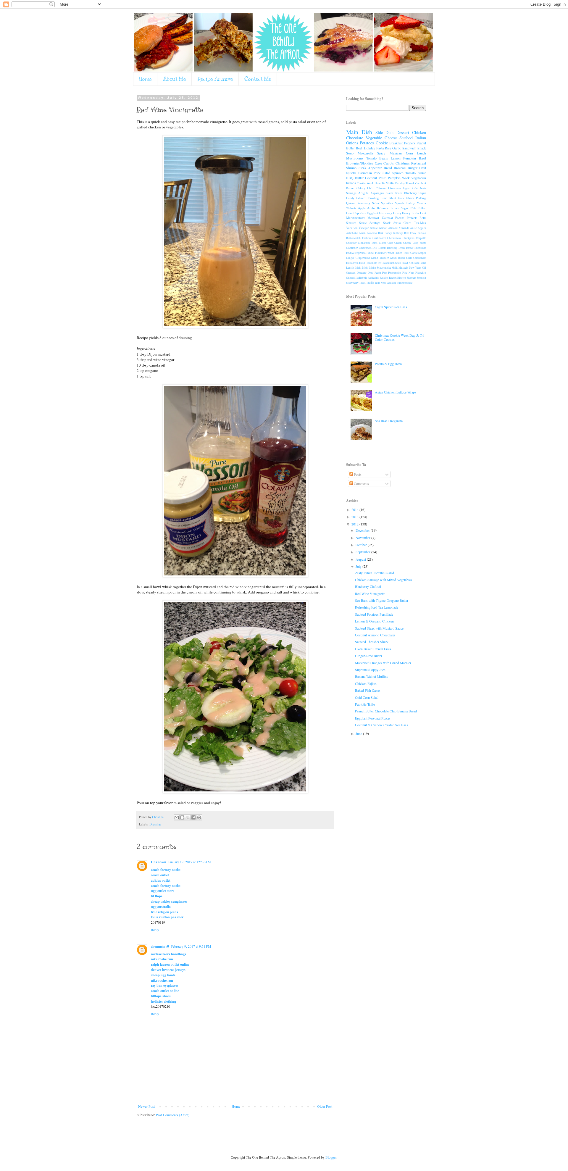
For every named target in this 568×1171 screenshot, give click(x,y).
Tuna (377, 283)
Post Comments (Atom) (172, 1114)
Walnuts (351, 208)
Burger (412, 167)
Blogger (330, 1157)
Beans (383, 158)
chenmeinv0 (160, 946)
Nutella (351, 172)
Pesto (382, 177)
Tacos (362, 283)
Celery (360, 188)
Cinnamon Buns (367, 243)
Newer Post (146, 1106)
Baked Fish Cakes (367, 690)
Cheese (391, 138)
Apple (362, 208)
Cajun (422, 193)
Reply (155, 929)
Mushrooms (354, 158)
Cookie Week (365, 183)
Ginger (350, 258)
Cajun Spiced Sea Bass (391, 306)
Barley (388, 233)
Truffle (370, 283)
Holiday (369, 148)
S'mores (351, 223)
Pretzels (412, 218)
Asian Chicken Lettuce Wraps (395, 392)
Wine (399, 283)
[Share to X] (188, 817)
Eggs (406, 188)
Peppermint (394, 273)
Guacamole (419, 258)
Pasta (380, 148)
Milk (395, 268)
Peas (384, 273)
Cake (378, 163)
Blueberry (410, 193)
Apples (422, 228)
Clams (382, 243)
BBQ (350, 177)
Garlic (396, 148)
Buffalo (421, 233)
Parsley (400, 183)
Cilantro (361, 198)
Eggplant (372, 213)
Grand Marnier (380, 258)
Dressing (155, 824)
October (362, 544)
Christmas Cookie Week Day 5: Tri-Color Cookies (400, 337)
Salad (386, 172)
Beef (359, 148)
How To (380, 183)
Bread (388, 167)
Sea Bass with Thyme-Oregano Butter (381, 600)
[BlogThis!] (182, 817)
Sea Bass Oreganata (389, 420)
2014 (355, 509)
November (363, 537)
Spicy (381, 153)
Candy (350, 198)
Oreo (370, 273)
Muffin (390, 183)
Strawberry (352, 283)
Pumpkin (409, 158)
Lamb (422, 263)
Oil (424, 268)
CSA (413, 208)
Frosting (373, 198)
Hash (362, 263)
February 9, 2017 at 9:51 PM (191, 946)
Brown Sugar (399, 208)
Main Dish (359, 132)
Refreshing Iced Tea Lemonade (376, 607)
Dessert (402, 132)
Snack (421, 148)
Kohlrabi (414, 263)
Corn (409, 153)
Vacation (351, 228)
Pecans (399, 218)
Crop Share (419, 243)
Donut (382, 248)
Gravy (397, 213)
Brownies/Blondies (359, 163)
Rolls (422, 218)
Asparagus (377, 193)
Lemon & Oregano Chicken (374, 621)
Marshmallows (355, 218)
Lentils (350, 268)
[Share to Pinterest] (199, 817)
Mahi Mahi (362, 268)
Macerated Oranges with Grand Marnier (383, 662)
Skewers (411, 278)
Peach (378, 273)
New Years (415, 268)
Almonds (403, 228)
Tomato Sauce (415, 172)
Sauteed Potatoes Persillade (374, 614)
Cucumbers (365, 248)
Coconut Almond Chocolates (375, 635)
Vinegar (364, 228)
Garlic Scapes (418, 253)
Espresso (360, 253)
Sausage (351, 193)
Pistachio (420, 273)
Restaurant (418, 163)
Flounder (380, 253)
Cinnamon (394, 188)
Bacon (350, 188)
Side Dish (384, 132)
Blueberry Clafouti (368, 586)
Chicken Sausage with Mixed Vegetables (383, 579)
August (361, 559)
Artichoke (352, 233)
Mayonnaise (384, 268)
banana (351, 182)
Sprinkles (387, 203)
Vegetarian (418, 177)
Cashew (366, 238)
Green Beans (397, 258)
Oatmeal (387, 218)
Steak (362, 167)
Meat (392, 198)
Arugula (363, 193)
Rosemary (363, 203)
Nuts (423, 188)
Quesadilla (352, 278)
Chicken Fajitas (366, 683)
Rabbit (363, 278)
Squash (399, 203)
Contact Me (257, 79)
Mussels (403, 268)
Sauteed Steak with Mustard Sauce (379, 628)
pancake (407, 283)
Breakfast (396, 143)
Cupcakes (360, 213)
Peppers (409, 143)
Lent (423, 213)
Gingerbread (363, 258)
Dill (374, 248)
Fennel (370, 253)
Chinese (381, 188)
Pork (377, 172)
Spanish (421, 278)
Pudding (421, 198)
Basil (422, 158)
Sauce (363, 223)
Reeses (393, 278)
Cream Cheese (402, 243)
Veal (383, 283)
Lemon (396, 158)
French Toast (402, 253)
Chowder (351, 243)
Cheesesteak (394, 238)
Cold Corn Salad (366, 697)
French (390, 253)
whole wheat (378, 228)
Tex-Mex (420, 223)
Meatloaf (373, 218)
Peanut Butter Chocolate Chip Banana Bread (386, 711)
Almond (393, 228)
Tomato (371, 158)
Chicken (419, 132)
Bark (380, 233)
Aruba (371, 208)
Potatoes (367, 143)
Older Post (324, 1106)
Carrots (388, 163)
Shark (386, 223)
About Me (174, 79)
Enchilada (420, 248)
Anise (413, 228)
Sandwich (409, 148)
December (363, 530)
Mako (372, 268)
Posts (357, 474)
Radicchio (373, 278)
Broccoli (400, 167)
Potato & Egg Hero (388, 363)
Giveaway (385, 213)
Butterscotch (353, 238)
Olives (410, 198)
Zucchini (420, 183)
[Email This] (177, 817)
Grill (409, 258)
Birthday (398, 233)
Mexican (396, 153)
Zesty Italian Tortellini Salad (374, 572)
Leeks (415, 213)
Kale (415, 188)
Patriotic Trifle (365, 704)
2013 (355, 516)
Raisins (384, 278)
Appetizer (375, 167)
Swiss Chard (402, 223)
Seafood (406, 138)
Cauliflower (379, 238)
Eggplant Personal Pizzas (372, 718)
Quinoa (350, 203)
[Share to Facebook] (193, 817)
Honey (406, 213)
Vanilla (421, 203)
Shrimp (351, 167)
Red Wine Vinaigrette (370, 593)
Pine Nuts (408, 273)
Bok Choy (410, 233)
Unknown (158, 861)
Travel (410, 183)
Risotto (401, 278)
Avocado (372, 233)
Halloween (352, 263)
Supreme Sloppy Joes (370, 669)
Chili (370, 188)
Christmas (403, 163)
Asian (362, 233)
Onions (352, 143)
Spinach (398, 172)
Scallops (374, 223)
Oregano (362, 273)
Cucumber (352, 248)
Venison (391, 283)
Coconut (371, 177)
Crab (390, 243)
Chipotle (421, 238)
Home (145, 79)
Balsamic (383, 208)
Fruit (422, 167)
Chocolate (354, 138)
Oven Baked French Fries (373, 648)
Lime (383, 198)
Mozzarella (365, 153)
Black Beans (393, 193)
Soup (350, 153)
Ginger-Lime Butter (368, 655)
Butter (359, 177)
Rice (388, 148)
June (359, 733)
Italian (420, 138)
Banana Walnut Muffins (371, 676)
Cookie (382, 143)
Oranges (351, 273)
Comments (361, 483)
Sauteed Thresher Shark (371, 641)
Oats (401, 198)
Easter (409, 248)
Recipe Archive (215, 79)
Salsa (375, 203)
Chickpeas (408, 238)
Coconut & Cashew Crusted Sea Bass (381, 724)
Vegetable (374, 138)
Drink (401, 248)
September (363, 551)
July (359, 566)
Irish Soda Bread (398, 263)
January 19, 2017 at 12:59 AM (189, 861)
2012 (355, 524)
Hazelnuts (371, 263)
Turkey (410, 203)
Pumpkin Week (399, 177)
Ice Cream (383, 263)
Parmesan (365, 172)
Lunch (421, 153)
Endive (350, 253)
